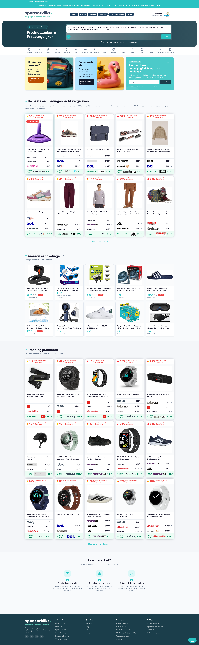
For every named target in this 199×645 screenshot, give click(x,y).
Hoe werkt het (121, 627)
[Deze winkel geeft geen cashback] (63, 256)
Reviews (89, 623)
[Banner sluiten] (196, 5)
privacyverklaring (152, 86)
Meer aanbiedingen (98, 241)
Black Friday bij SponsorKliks (126, 633)
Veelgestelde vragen (123, 636)
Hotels (74, 14)
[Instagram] (37, 636)
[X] (32, 636)
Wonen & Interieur (61, 639)
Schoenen (58, 627)
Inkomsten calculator (123, 630)
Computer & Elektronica (63, 633)
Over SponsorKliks (122, 623)
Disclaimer (150, 630)
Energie (83, 14)
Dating (130, 14)
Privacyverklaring (153, 623)
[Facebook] (27, 636)
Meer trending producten (98, 544)
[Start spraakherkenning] (68, 37)
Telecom (93, 14)
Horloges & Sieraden (62, 636)
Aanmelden (165, 82)
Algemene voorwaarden (155, 627)
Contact (119, 639)
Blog (87, 627)
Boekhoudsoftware (117, 14)
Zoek (166, 37)
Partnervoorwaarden (154, 633)
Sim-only (103, 14)
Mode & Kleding (60, 623)
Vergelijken (89, 633)
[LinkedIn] (42, 636)
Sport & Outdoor (60, 630)
